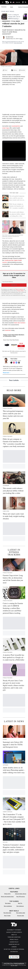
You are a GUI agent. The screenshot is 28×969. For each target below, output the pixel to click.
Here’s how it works (18, 42)
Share (6, 70)
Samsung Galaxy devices (20, 893)
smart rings (5, 128)
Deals (11, 7)
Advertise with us (14, 944)
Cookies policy (14, 942)
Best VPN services (21, 896)
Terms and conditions (14, 937)
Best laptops (8, 903)
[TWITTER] (11, 363)
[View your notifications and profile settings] (10, 2)
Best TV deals (7, 915)
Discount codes (20, 915)
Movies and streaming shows (7, 896)
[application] (14, 149)
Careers (14, 946)
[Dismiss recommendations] (26, 11)
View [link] (21, 346)
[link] (7, 345)
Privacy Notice (20, 290)
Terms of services (19, 289)
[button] (14, 344)
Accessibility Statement (14, 929)
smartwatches (16, 126)
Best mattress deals (20, 912)
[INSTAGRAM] (14, 363)
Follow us (15, 70)
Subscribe (18, 2)
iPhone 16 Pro (7, 893)
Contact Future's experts (14, 932)
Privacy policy (14, 939)
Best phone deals (7, 912)
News (21, 38)
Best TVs (20, 903)
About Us (14, 934)
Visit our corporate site (19, 963)
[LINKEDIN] (17, 363)
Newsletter (23, 70)
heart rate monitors (19, 323)
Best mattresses (20, 906)
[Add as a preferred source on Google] (14, 957)
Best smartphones (8, 906)
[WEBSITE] (19, 363)
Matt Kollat (10, 37)
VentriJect (8, 330)
